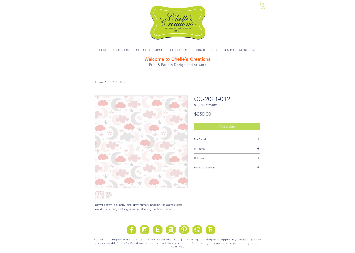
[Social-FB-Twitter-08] (210, 229)
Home (99, 82)
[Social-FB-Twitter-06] (197, 229)
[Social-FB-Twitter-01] (131, 229)
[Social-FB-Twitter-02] (144, 229)
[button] (262, 6)
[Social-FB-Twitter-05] (171, 229)
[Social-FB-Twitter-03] (157, 229)
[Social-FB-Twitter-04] (184, 229)
